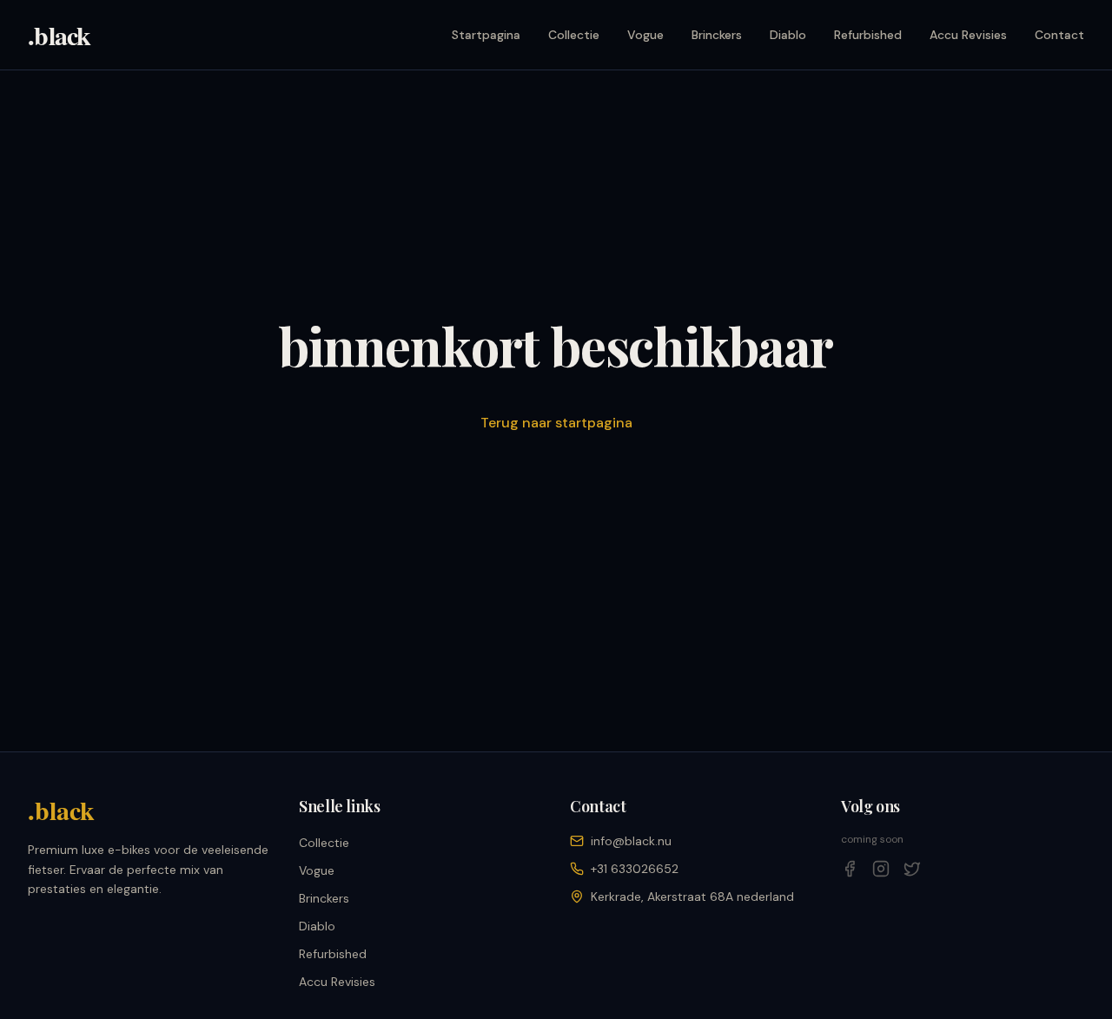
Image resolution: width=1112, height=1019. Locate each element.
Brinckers (717, 35)
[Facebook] (849, 868)
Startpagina (486, 35)
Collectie (573, 35)
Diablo (788, 35)
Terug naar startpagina (556, 423)
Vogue (645, 35)
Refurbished (868, 35)
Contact (1059, 35)
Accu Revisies (968, 35)
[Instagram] (881, 868)
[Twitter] (912, 868)
